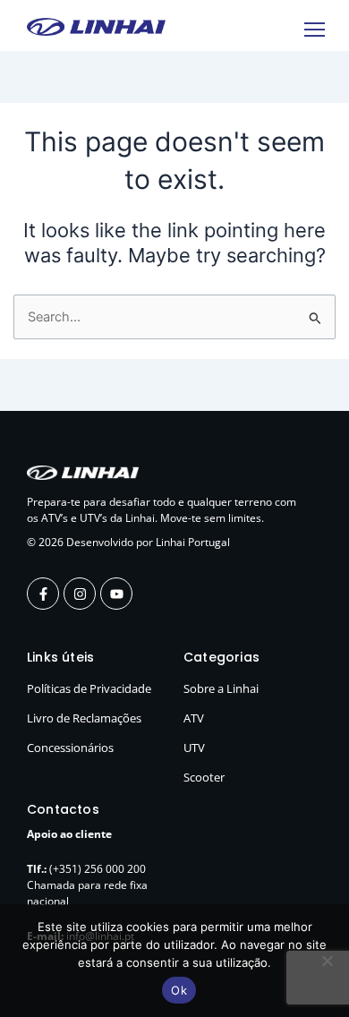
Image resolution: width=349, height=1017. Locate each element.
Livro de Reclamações (84, 718)
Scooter (204, 777)
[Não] (327, 961)
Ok (179, 990)
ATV (193, 718)
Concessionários (70, 747)
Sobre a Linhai (221, 688)
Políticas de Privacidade (89, 688)
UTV (194, 747)
